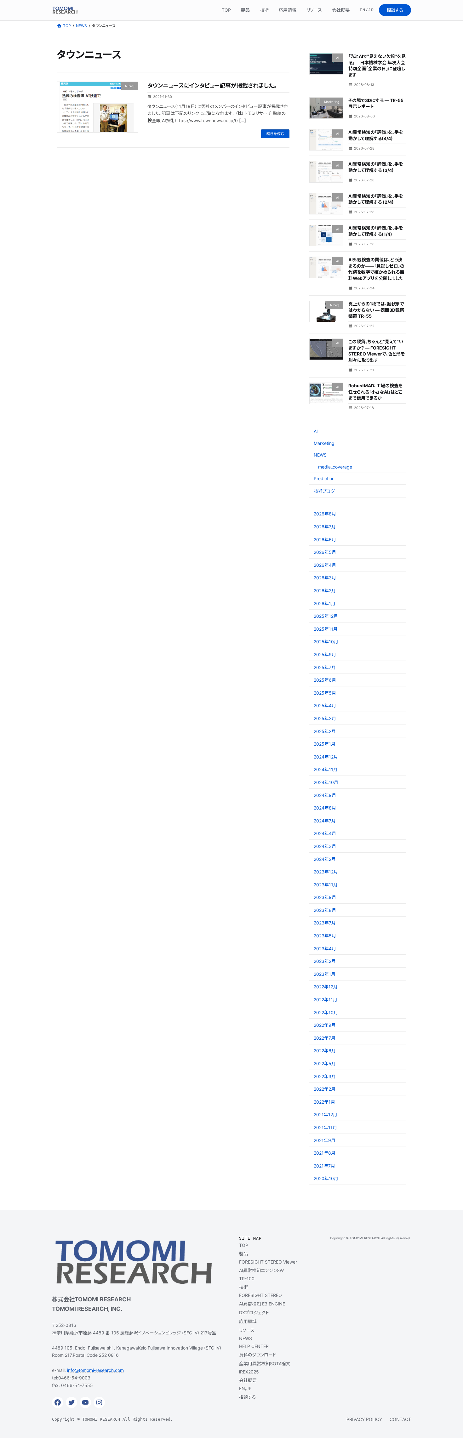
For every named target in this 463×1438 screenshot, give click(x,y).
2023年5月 (325, 935)
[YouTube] (85, 1402)
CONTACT (400, 1419)
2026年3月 (325, 577)
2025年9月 (325, 654)
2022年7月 (324, 1038)
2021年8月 (324, 1153)
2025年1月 (324, 744)
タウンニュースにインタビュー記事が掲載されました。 (212, 85)
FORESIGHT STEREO (260, 1295)
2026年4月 (325, 565)
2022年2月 (324, 1089)
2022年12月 (326, 986)
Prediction (324, 478)
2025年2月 (325, 731)
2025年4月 (325, 705)
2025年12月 (326, 616)
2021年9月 (324, 1140)
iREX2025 (249, 1371)
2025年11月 (326, 629)
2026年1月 (324, 603)
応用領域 (248, 1321)
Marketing (324, 443)
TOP (243, 1245)
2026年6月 (325, 539)
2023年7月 (325, 922)
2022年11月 (325, 999)
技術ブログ (324, 491)
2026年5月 (325, 552)
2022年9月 (325, 1025)
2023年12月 (326, 871)
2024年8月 (325, 807)
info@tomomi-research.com (95, 1370)
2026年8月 (325, 513)
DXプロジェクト (254, 1312)
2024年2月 (325, 859)
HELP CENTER (254, 1346)
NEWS (320, 455)
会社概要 (248, 1380)
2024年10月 (326, 782)
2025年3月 (325, 718)
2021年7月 (324, 1165)
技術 (243, 1287)
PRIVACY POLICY (364, 1419)
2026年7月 (325, 526)
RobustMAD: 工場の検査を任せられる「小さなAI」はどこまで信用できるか (375, 392)
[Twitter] (71, 1402)
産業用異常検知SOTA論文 (264, 1363)
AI (316, 431)
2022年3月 (325, 1076)
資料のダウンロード (257, 1354)
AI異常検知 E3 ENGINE (262, 1303)
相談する (247, 1397)
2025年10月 (326, 641)
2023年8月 (325, 910)
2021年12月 (325, 1114)
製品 (243, 1253)
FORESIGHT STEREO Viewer (268, 1262)
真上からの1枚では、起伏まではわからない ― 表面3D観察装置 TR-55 (376, 310)
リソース (246, 1330)
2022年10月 (326, 1012)
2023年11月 (326, 884)
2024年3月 (325, 846)
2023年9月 (325, 897)
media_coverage (335, 466)
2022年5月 (325, 1063)
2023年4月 (325, 948)
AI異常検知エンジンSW (261, 1270)
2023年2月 (325, 961)
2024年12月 (326, 756)
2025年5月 (325, 693)
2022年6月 (325, 1050)
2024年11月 (326, 769)
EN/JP (245, 1388)
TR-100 (246, 1278)
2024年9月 (325, 795)
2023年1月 (324, 974)
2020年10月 (326, 1178)
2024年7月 (325, 820)
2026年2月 (325, 590)
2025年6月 (325, 680)
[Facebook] (57, 1402)
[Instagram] (99, 1402)
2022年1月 (324, 1102)
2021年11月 (325, 1127)
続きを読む (275, 133)
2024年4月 (325, 833)
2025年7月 (325, 667)
